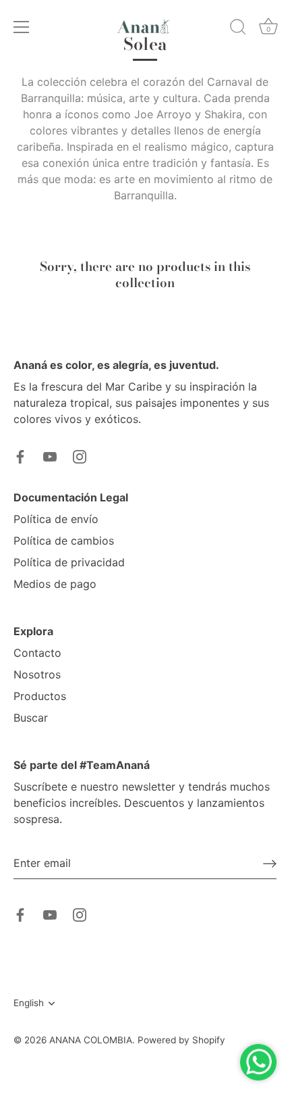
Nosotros (37, 674)
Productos (39, 696)
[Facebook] (20, 455)
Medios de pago (54, 584)
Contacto (37, 653)
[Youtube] (50, 455)
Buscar (30, 717)
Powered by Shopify (181, 1040)
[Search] (238, 29)
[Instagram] (79, 455)
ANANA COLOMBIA (90, 1040)
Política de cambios (63, 540)
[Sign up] (270, 863)
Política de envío (55, 519)
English (28, 1002)
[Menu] (21, 27)
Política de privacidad (69, 562)
